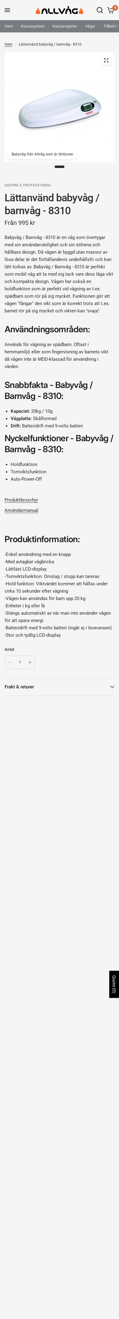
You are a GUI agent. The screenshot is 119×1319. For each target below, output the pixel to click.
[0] (109, 10)
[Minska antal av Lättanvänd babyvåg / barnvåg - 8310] (10, 662)
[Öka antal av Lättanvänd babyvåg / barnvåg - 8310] (30, 662)
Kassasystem (33, 26)
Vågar (90, 26)
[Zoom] (106, 60)
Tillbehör (111, 26)
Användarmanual (21, 510)
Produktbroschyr (21, 500)
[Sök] (100, 10)
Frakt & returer (19, 687)
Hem (9, 26)
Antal (9, 649)
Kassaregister (64, 26)
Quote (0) (114, 984)
